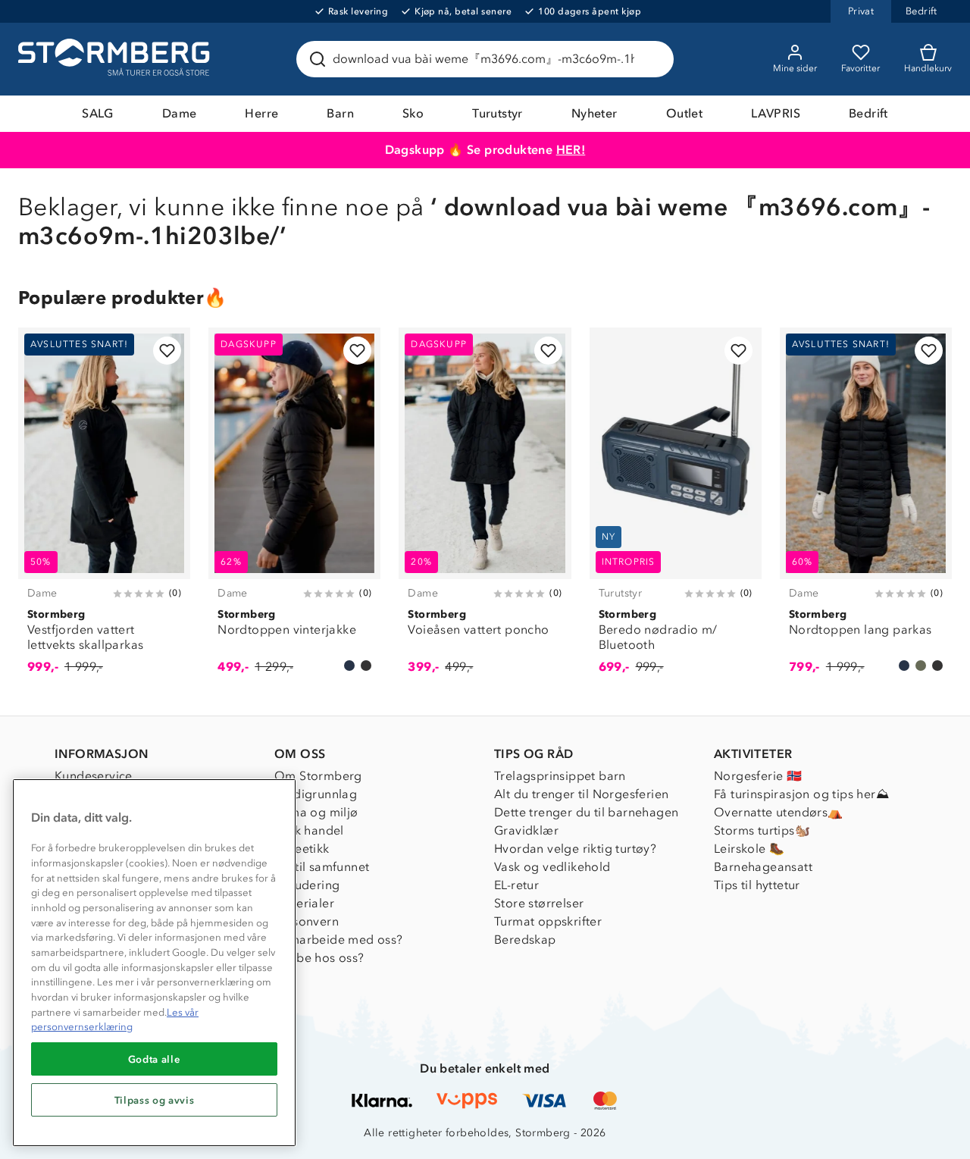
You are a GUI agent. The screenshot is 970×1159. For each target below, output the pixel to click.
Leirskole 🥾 (749, 848)
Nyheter (594, 113)
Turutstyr (497, 113)
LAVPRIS (775, 113)
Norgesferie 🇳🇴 (758, 776)
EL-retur (516, 885)
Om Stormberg (318, 776)
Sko (413, 113)
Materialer (304, 903)
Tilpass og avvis (154, 1100)
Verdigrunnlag (315, 794)
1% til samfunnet (321, 867)
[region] (154, 962)
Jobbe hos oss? (319, 958)
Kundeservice (94, 776)
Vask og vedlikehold (552, 867)
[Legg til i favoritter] (167, 351)
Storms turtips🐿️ (762, 830)
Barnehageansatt (763, 867)
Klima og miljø (316, 812)
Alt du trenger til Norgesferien (581, 794)
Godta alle (154, 1059)
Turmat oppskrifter (548, 921)
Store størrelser (539, 903)
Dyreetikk (302, 848)
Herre (261, 113)
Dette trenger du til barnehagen (586, 812)
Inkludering (307, 885)
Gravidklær (526, 830)
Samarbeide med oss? (338, 939)
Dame (179, 113)
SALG (98, 113)
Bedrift (868, 113)
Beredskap (525, 939)
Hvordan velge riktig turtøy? (575, 848)
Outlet (684, 113)
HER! (571, 150)
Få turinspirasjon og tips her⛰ (801, 794)
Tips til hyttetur (757, 885)
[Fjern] (652, 59)
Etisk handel (309, 830)
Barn (340, 113)
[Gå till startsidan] (116, 59)
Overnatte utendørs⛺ (778, 812)
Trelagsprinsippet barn (560, 776)
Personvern (306, 921)
